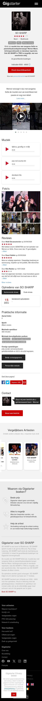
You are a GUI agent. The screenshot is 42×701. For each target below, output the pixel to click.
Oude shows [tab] (28, 292)
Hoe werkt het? (7, 631)
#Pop (19, 43)
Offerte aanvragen (8, 634)
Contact (4, 657)
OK (14, 694)
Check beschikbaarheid (21, 70)
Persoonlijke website (12, 365)
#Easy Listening (28, 43)
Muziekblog (6, 653)
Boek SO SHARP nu (9, 591)
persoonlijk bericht (19, 76)
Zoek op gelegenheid (9, 641)
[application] (21, 149)
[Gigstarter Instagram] (19, 661)
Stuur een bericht (12, 413)
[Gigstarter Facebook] (3, 661)
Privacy (29, 675)
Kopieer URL (16, 382)
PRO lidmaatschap (9, 619)
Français (5, 665)
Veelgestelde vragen (9, 615)
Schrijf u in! (6, 612)
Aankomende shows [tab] (11, 292)
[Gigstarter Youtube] (8, 661)
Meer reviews (6, 282)
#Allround (12, 43)
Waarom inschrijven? (9, 609)
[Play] (7, 149)
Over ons (5, 650)
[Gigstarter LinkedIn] (25, 661)
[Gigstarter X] (14, 661)
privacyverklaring (9, 688)
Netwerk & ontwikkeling (10, 622)
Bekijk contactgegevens (13, 357)
